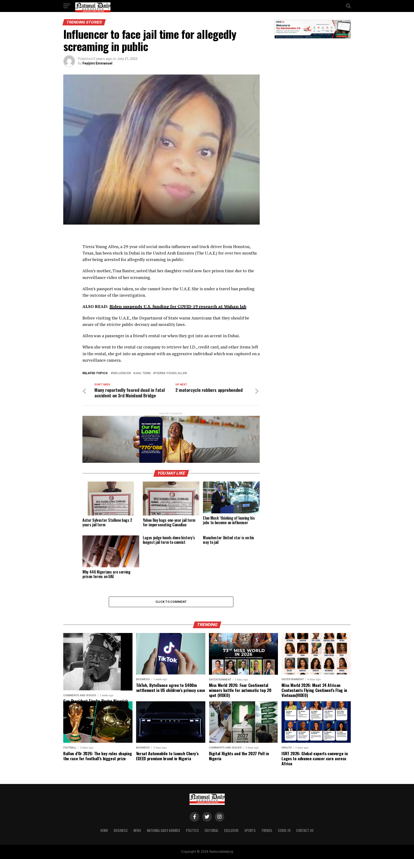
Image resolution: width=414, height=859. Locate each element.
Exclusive (231, 830)
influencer (122, 373)
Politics (192, 830)
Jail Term (143, 373)
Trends (266, 830)
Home (104, 830)
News (137, 830)
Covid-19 (284, 830)
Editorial (211, 830)
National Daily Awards (163, 830)
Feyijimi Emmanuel (97, 63)
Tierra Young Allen (171, 373)
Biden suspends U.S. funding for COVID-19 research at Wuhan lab (177, 306)
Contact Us (305, 830)
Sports (250, 830)
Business (121, 830)
